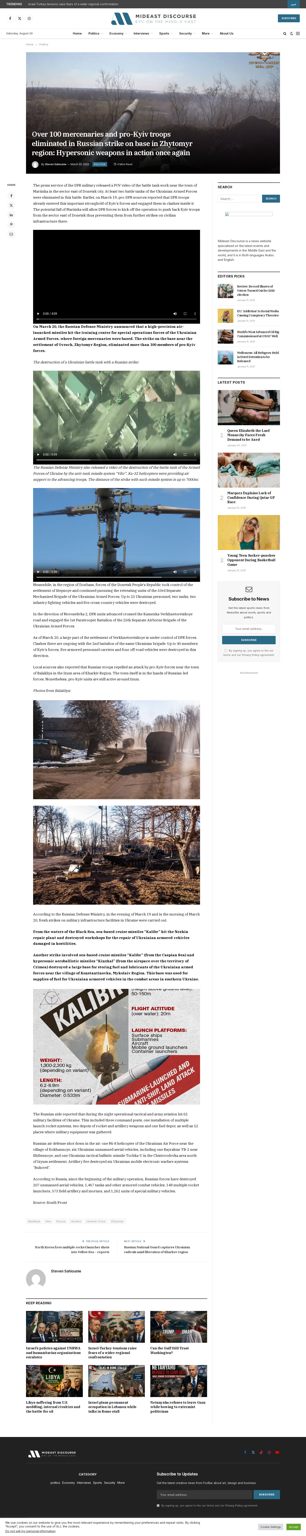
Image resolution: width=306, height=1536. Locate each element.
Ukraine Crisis (96, 1221)
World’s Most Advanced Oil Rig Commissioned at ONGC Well (258, 334)
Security (185, 33)
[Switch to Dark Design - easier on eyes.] (291, 33)
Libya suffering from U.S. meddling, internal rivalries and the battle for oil (53, 1407)
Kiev (48, 1221)
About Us (226, 33)
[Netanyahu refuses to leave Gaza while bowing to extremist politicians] (178, 1381)
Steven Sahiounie (55, 164)
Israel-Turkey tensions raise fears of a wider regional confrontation (73, 4)
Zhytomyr (117, 1221)
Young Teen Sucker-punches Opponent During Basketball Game (251, 560)
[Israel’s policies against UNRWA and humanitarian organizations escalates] (54, 1327)
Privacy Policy (250, 655)
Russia (60, 1221)
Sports (164, 33)
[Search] (284, 33)
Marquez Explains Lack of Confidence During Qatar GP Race (251, 497)
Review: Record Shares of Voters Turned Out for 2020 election (256, 291)
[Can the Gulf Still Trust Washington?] (178, 1327)
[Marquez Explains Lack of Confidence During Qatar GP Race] (249, 470)
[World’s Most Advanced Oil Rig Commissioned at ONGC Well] (225, 336)
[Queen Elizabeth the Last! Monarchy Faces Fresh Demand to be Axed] (249, 407)
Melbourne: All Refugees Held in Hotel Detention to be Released (258, 357)
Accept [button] (293, 1527)
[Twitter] (11, 205)
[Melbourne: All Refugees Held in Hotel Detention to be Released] (225, 357)
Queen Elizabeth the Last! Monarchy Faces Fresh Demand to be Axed (248, 435)
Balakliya (34, 1221)
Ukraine (76, 1221)
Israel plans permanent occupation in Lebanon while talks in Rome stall (112, 1407)
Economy (116, 33)
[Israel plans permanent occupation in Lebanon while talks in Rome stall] (116, 1381)
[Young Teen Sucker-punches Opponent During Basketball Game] (249, 532)
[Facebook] (11, 196)
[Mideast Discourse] (153, 18)
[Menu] (298, 33)
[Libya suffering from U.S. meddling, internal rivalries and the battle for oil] (54, 1381)
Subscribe (288, 18)
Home (77, 33)
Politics (93, 33)
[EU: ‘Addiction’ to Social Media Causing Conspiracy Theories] (225, 316)
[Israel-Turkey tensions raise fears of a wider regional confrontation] (116, 1327)
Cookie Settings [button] (270, 1527)
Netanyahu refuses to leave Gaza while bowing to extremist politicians (177, 1407)
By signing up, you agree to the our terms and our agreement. (209, 1505)
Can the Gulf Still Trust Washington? (169, 1350)
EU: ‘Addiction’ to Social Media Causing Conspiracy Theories (258, 313)
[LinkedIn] (11, 215)
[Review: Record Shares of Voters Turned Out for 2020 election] (225, 291)
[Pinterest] (11, 224)
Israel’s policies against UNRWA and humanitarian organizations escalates (53, 1352)
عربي (293, 4)
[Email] (11, 234)
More (206, 33)
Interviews (141, 33)
